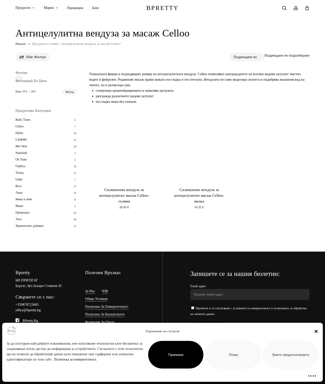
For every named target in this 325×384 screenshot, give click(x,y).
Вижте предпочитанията (290, 355)
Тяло (18, 219)
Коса (18, 186)
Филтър (69, 92)
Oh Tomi (21, 159)
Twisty (19, 172)
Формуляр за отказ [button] (99, 322)
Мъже (19, 206)
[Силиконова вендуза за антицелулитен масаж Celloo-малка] (199, 146)
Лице (19, 192)
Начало (20, 44)
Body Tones (22, 119)
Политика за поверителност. (75, 359)
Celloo (19, 126)
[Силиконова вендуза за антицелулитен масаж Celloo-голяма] (124, 146)
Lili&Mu (21, 139)
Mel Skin (21, 146)
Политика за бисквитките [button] (105, 314)
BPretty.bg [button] (30, 321)
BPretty (162, 8)
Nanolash (21, 153)
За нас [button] (90, 291)
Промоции (22, 212)
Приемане (176, 355)
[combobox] (287, 55)
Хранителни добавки (29, 225)
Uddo (18, 179)
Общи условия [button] (96, 299)
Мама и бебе (23, 199)
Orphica (20, 166)
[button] (316, 331)
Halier (19, 133)
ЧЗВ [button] (105, 291)
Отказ (233, 355)
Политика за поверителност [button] (106, 306)
